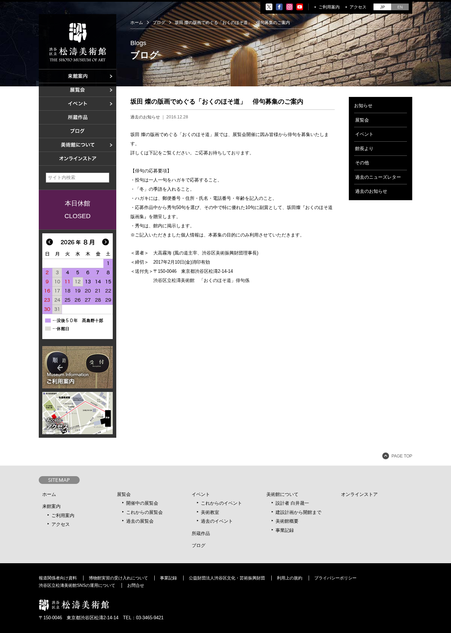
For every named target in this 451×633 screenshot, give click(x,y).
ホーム (136, 22)
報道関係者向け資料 (58, 578)
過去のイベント (217, 521)
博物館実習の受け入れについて (118, 578)
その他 (362, 162)
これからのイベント (221, 503)
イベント (364, 134)
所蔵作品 (201, 533)
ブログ (159, 22)
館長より (364, 148)
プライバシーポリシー (335, 578)
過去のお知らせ (145, 117)
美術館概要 (287, 521)
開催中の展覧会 (142, 503)
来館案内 (51, 506)
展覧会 (362, 120)
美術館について (282, 494)
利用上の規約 (289, 578)
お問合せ (135, 585)
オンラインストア (359, 494)
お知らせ (363, 105)
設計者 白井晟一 (292, 503)
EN (400, 7)
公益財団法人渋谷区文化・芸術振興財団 (227, 578)
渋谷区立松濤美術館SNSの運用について (77, 585)
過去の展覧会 (140, 521)
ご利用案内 (329, 7)
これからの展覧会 (144, 512)
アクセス (358, 7)
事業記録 (285, 530)
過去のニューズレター (378, 177)
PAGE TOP (401, 456)
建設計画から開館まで (298, 512)
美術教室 (210, 512)
